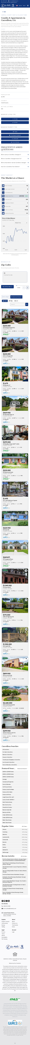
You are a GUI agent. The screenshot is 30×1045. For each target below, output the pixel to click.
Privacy (3, 932)
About (13, 919)
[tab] (5, 301)
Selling (3, 926)
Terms (3, 933)
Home (13, 926)
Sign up (20, 5)
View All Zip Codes (7, 286)
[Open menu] (28, 5)
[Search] (26, 304)
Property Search (5, 921)
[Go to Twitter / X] (7, 901)
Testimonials (15, 925)
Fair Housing (4, 939)
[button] (15, 196)
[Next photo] (26, 316)
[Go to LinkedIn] (9, 901)
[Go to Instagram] (4, 901)
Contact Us (14, 923)
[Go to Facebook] (2, 901)
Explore (4, 919)
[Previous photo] (3, 316)
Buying (3, 925)
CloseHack (18, 963)
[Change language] (17, 5)
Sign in (24, 5)
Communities (5, 923)
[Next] (27, 287)
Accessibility (4, 937)
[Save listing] (26, 311)
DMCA (3, 935)
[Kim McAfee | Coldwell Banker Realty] (15, 946)
